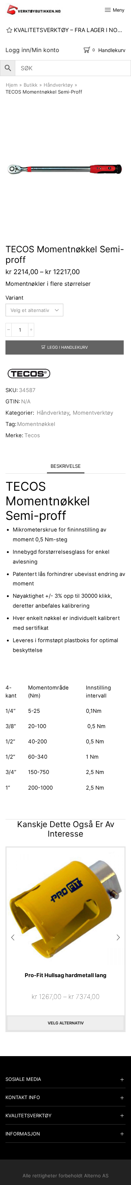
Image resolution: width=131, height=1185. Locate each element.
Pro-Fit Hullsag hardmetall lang (65, 975)
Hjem (11, 85)
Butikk (30, 85)
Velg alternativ (66, 1023)
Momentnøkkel (36, 424)
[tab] (65, 466)
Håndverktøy (58, 85)
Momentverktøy (93, 413)
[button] (12, 937)
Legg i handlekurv (67, 347)
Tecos (32, 435)
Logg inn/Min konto (32, 50)
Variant (14, 298)
